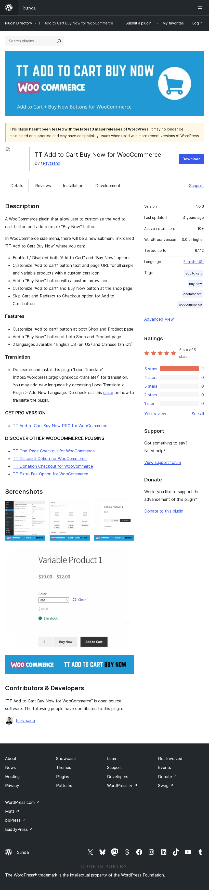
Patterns (64, 785)
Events (164, 767)
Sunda (23, 852)
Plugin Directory (18, 23)
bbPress (15, 820)
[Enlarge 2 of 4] (83, 507)
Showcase (66, 758)
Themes (63, 767)
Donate (167, 776)
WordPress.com (22, 802)
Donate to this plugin (163, 511)
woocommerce (190, 304)
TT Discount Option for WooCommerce (50, 458)
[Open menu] (201, 7)
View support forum (162, 462)
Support (196, 185)
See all (198, 413)
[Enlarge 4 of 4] (127, 551)
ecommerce (192, 294)
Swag (166, 785)
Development (107, 185)
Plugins (62, 776)
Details (16, 185)
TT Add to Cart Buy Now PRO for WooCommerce (60, 425)
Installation (73, 185)
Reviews (43, 185)
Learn (112, 758)
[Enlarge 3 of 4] (127, 507)
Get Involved (170, 758)
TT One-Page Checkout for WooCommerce (54, 450)
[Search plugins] (59, 41)
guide (108, 392)
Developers (117, 776)
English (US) (194, 261)
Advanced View (159, 319)
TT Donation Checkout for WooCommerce (53, 466)
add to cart (194, 273)
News (10, 767)
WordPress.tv (122, 785)
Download (191, 159)
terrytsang (50, 163)
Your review (155, 413)
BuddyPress (19, 829)
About (10, 758)
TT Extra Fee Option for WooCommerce (50, 473)
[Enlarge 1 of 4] (38, 507)
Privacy (12, 785)
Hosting (12, 776)
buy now (195, 284)
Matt (12, 811)
